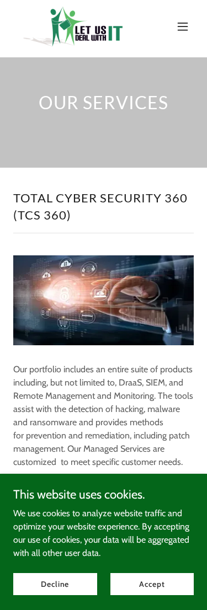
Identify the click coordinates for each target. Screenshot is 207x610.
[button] (183, 26)
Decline (55, 583)
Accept (151, 583)
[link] (73, 26)
